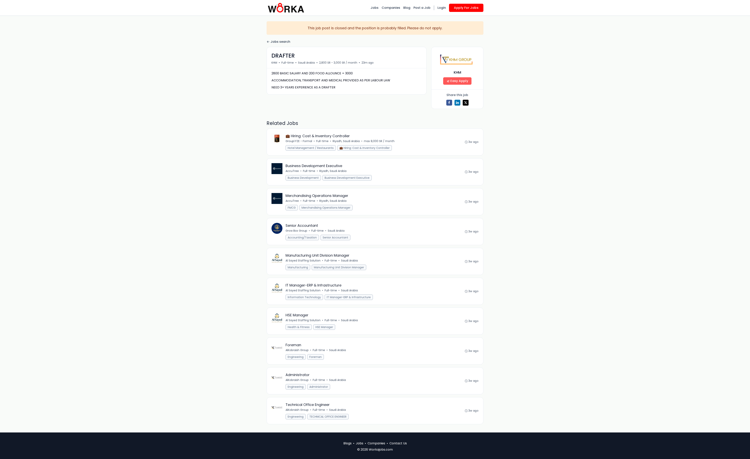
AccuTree (292, 171)
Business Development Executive (347, 178)
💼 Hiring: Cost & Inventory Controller (364, 148)
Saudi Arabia (306, 63)
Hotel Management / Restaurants (311, 148)
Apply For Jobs (466, 7)
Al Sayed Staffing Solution (303, 260)
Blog (406, 7)
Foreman (315, 357)
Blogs (347, 443)
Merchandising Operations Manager (326, 208)
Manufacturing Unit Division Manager (339, 267)
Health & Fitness (299, 327)
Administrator (318, 387)
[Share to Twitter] (466, 103)
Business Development (303, 178)
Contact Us (398, 443)
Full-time (287, 63)
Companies (391, 7)
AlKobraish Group (297, 350)
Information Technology (304, 297)
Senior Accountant (335, 237)
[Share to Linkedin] (457, 103)
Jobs (375, 7)
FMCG (292, 208)
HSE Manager (324, 327)
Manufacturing (298, 267)
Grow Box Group (296, 231)
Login (442, 7)
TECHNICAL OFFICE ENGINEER (327, 417)
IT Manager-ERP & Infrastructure (349, 297)
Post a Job (421, 7)
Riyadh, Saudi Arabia (346, 141)
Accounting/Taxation (302, 237)
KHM (274, 63)
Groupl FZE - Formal (299, 141)
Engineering (296, 357)
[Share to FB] (449, 103)
